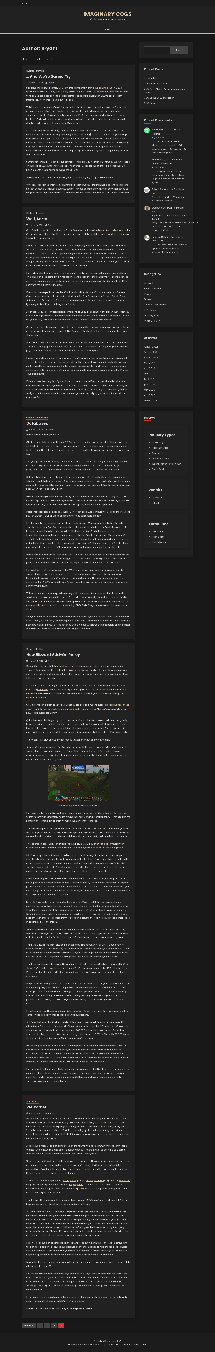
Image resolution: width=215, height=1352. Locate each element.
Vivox (112, 1122)
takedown (57, 230)
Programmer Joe (160, 447)
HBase (116, 616)
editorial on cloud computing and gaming (102, 230)
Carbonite (42, 689)
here (45, 1308)
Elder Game (158, 531)
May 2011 (149, 373)
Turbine (102, 1122)
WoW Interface (58, 968)
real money (90, 708)
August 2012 (151, 357)
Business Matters (35, 70)
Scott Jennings (70, 1180)
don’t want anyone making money (77, 666)
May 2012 (149, 362)
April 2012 (149, 368)
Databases (37, 423)
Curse (126, 964)
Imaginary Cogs (107, 14)
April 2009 (149, 395)
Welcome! (36, 1107)
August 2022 (151, 346)
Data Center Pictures (173, 207)
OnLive (62, 87)
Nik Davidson (177, 189)
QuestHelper (37, 1022)
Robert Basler (159, 189)
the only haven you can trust (166, 463)
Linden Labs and (90, 828)
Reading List (150, 78)
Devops (148, 293)
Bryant (51, 82)
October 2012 (151, 352)
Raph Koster (158, 453)
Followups (149, 299)
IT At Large (150, 309)
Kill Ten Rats (158, 497)
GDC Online (150, 103)
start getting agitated (111, 847)
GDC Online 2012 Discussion (159, 97)
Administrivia (32, 1101)
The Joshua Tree (160, 458)
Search (179, 50)
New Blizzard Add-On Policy (53, 654)
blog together (76, 1184)
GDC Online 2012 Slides (156, 83)
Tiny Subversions (161, 541)
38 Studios (124, 1180)
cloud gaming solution (104, 87)
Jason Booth (158, 536)
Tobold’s (156, 502)
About (25, 3)
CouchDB (103, 616)
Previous (28, 1325)
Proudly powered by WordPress (85, 1344)
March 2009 (150, 400)
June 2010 (149, 384)
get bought (74, 708)
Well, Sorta (36, 219)
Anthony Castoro (95, 1180)
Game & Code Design (37, 417)
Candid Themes (139, 1344)
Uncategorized (151, 315)
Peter (154, 236)
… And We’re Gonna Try (48, 76)
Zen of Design (159, 469)
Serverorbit (157, 129)
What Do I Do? (152, 320)
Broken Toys (158, 442)
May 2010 (149, 389)
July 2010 (149, 379)
